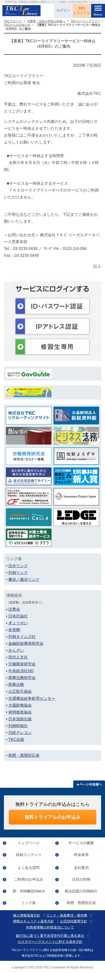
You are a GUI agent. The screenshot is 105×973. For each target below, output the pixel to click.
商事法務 (16, 684)
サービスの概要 (81, 843)
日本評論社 (18, 616)
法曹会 (14, 609)
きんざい (16, 650)
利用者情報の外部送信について (50, 927)
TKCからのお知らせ (17, 24)
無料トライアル (81, 10)
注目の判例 (81, 879)
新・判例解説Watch (29, 891)
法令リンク (18, 566)
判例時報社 (18, 726)
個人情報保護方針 (26, 915)
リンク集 (28, 903)
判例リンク (18, 573)
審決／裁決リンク (24, 579)
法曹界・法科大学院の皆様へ (46, 21)
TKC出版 (16, 739)
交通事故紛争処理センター (31, 698)
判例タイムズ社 (22, 637)
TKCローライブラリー (85, 21)
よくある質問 (29, 868)
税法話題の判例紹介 (81, 891)
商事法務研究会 (22, 678)
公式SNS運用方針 (73, 921)
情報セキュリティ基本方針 (33, 921)
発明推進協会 (20, 712)
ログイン (63, 10)
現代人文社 (18, 657)
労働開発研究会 (22, 664)
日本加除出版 (20, 719)
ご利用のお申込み (28, 879)
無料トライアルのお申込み (52, 817)
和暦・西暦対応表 (24, 755)
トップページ (29, 843)
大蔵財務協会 (20, 705)
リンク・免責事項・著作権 (66, 915)
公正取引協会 (20, 691)
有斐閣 (14, 630)
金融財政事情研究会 (25, 643)
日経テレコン (20, 733)
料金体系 (81, 855)
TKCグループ (13, 21)
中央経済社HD (21, 671)
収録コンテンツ (29, 855)
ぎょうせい (18, 623)
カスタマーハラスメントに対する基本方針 (50, 942)
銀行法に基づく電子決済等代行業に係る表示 (50, 936)
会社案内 (81, 868)
